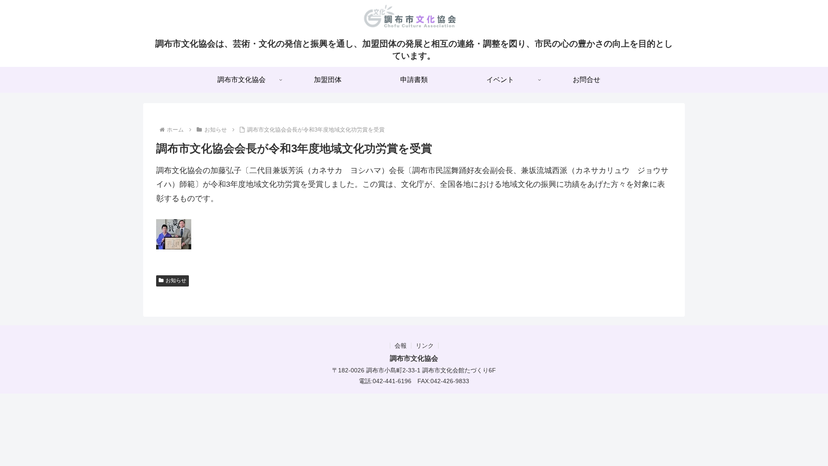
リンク (425, 346)
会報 (401, 346)
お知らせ (176, 280)
